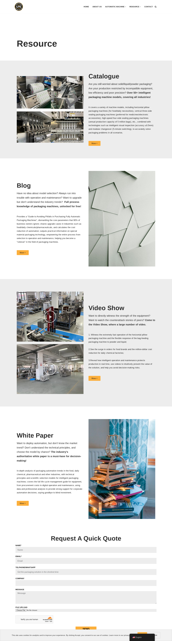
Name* (18, 545)
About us (97, 7)
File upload (21, 607)
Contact (148, 7)
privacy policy (129, 635)
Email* (18, 556)
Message (19, 590)
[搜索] (156, 7)
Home (86, 7)
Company (19, 578)
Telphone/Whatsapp (25, 567)
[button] (125, 6)
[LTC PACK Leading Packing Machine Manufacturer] (18, 6)
